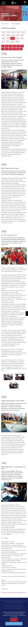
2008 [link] (17, 41)
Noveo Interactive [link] (18, 605)
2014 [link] (12, 38)
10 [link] (14, 49)
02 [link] (6, 46)
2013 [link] (17, 38)
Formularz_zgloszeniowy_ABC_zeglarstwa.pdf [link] (13, 592)
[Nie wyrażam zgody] (26, 618)
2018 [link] (17, 35)
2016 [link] (3, 38)
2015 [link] (8, 38)
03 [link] (10, 46)
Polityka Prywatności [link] (17, 602)
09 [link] (10, 49)
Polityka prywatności (14, 623)
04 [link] (14, 46)
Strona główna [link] (5, 23)
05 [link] (18, 46)
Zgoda (14, 620)
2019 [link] (13, 35)
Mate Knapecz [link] (19, 608)
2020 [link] (8, 35)
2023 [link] (18, 32)
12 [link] (20, 49)
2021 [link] (3, 35)
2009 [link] (12, 41)
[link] (26, 7)
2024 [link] (13, 32)
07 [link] (3, 49)
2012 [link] (22, 38)
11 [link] (17, 49)
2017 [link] (22, 35)
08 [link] (6, 49)
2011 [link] (3, 41)
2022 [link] (23, 32)
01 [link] (2, 46)
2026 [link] (3, 32)
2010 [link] (7, 41)
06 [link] (22, 46)
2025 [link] (8, 32)
